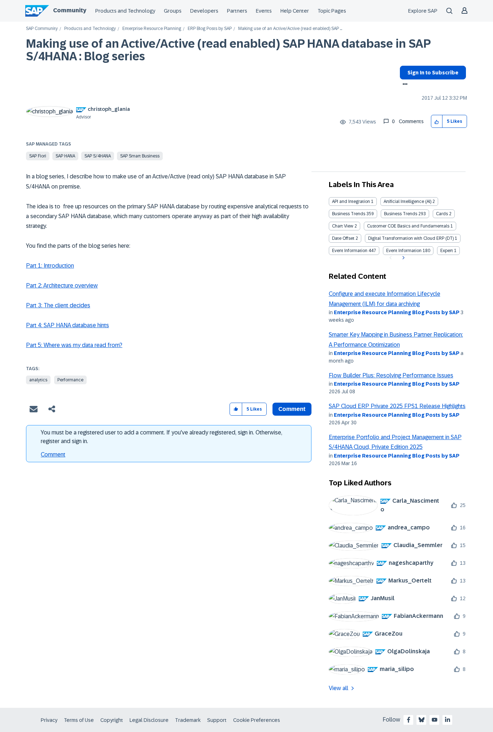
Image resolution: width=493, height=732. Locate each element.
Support (217, 720)
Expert (446, 250)
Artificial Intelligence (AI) (407, 201)
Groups (173, 11)
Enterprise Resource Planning (151, 28)
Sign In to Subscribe (432, 72)
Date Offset (343, 238)
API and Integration (351, 201)
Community (69, 10)
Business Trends (348, 213)
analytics (38, 379)
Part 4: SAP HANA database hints (67, 325)
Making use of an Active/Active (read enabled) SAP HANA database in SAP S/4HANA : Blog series (228, 50)
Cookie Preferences (256, 720)
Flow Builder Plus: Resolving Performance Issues (391, 375)
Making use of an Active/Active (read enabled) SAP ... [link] (290, 28)
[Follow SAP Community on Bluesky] (421, 720)
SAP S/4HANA (97, 156)
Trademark (188, 720)
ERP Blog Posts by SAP (210, 28)
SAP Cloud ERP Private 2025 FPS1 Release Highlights (397, 406)
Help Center (294, 11)
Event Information (349, 250)
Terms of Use (79, 720)
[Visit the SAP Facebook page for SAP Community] (408, 720)
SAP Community (42, 28)
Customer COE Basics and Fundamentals (408, 226)
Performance (70, 379)
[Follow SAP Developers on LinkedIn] (447, 720)
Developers (204, 11)
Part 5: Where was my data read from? (74, 345)
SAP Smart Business (140, 156)
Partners (237, 11)
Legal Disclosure (149, 720)
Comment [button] (292, 409)
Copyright (111, 720)
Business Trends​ (400, 213)
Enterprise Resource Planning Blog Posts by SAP (396, 312)
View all (338, 688)
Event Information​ (404, 250)
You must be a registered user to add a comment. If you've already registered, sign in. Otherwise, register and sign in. (161, 436)
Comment (53, 454)
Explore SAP (422, 11)
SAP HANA (65, 156)
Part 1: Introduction (50, 266)
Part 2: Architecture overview (62, 285)
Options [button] (403, 84)
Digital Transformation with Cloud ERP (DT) (411, 238)
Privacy (49, 720)
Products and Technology (125, 11)
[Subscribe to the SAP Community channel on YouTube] (434, 720)
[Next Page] (402, 258)
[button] (436, 121)
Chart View (342, 226)
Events (264, 11)
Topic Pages (332, 11)
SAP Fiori (37, 156)
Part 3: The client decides (58, 305)
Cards (442, 213)
